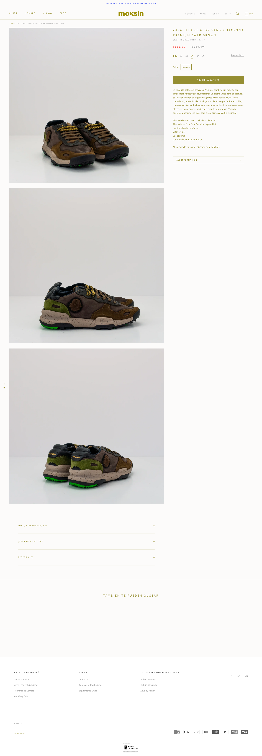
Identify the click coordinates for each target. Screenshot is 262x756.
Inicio (11, 23)
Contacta (83, 679)
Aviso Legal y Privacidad (25, 685)
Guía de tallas (237, 55)
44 (181, 56)
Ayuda (203, 14)
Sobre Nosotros (21, 679)
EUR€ (214, 14)
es (226, 14)
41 (192, 56)
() (250, 13)
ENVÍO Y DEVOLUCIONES (33, 525)
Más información (186, 160)
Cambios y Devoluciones (90, 685)
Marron (186, 67)
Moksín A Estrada (148, 685)
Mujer (13, 13)
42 (198, 56)
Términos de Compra (24, 690)
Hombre (30, 13)
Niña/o (47, 13)
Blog (63, 13)
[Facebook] (231, 676)
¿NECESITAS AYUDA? (30, 541)
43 (203, 56)
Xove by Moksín (147, 690)
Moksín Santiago (148, 679)
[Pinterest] (246, 676)
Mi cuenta (189, 14)
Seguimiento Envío (88, 690)
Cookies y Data (21, 696)
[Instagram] (239, 676)
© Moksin (19, 733)
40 (187, 56)
